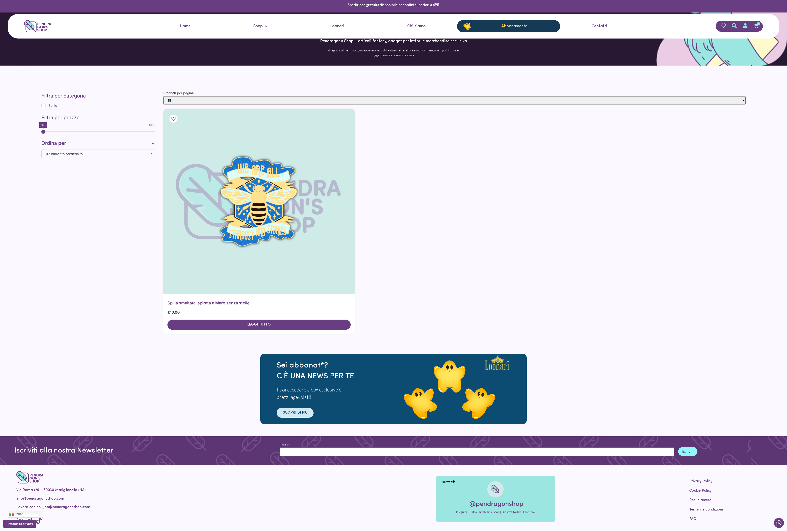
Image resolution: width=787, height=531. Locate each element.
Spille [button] (52, 105)
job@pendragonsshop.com (67, 507)
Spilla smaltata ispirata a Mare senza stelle (208, 303)
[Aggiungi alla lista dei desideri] (202, 201)
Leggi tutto (259, 325)
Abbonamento (514, 26)
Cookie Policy (700, 491)
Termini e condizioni (706, 510)
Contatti (599, 26)
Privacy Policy (700, 481)
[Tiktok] (39, 520)
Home (185, 26)
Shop (258, 26)
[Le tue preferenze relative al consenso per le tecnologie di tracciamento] (19, 524)
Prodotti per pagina (178, 93)
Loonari (337, 26)
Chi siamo (416, 26)
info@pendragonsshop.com (40, 499)
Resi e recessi (700, 500)
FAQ (692, 519)
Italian (19, 514)
